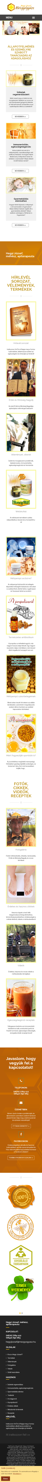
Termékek (11, 1358)
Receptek (11, 1413)
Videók (10, 1369)
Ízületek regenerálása (15, 1384)
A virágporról (12, 1399)
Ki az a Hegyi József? (15, 1354)
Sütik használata (13, 1372)
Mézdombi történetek (15, 1409)
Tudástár (11, 1395)
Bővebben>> (17, 1474)
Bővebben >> (20, 116)
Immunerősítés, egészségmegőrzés (20, 1388)
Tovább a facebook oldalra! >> (21, 1158)
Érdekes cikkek (13, 1406)
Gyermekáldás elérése (15, 1392)
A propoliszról (12, 1402)
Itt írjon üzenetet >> (21, 1126)
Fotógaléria (12, 1365)
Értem (5, 1479)
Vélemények (12, 1362)
